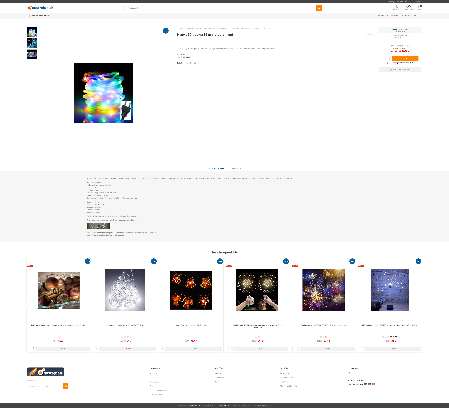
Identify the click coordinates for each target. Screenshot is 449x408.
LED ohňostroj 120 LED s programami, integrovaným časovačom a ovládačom (125, 326)
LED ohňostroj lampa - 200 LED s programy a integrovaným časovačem (257, 325)
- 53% (87, 261)
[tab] (216, 168)
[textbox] (220, 8)
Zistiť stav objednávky (410, 16)
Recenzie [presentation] (236, 168)
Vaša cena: (396, 51)
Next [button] (422, 305)
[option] (32, 32)
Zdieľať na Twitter (187, 63)
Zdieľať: (180, 63)
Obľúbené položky (286, 378)
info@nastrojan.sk (397, 2)
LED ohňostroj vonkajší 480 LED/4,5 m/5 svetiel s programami (191, 325)
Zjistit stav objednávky (288, 386)
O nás (152, 386)
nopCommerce (191, 405)
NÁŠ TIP (96, 266)
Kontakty (153, 373)
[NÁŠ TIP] (96, 259)
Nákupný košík (285, 373)
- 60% (352, 261)
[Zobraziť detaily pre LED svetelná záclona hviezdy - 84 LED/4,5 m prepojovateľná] (389, 290)
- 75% (154, 261)
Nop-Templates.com (218, 405)
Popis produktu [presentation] (216, 168)
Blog (151, 378)
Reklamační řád (156, 394)
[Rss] (350, 373)
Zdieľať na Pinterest (195, 63)
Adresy (217, 382)
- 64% (220, 261)
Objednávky (219, 378)
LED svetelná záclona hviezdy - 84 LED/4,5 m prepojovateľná (390, 325)
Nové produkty (155, 382)
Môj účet (396, 9)
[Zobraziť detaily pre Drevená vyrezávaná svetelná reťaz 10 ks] (59, 290)
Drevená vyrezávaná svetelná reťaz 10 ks (58, 325)
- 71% (165, 31)
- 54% (286, 261)
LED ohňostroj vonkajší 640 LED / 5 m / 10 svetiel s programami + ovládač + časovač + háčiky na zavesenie (323, 326)
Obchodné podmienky (158, 390)
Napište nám (285, 382)
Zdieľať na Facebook (191, 63)
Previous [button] (26, 305)
